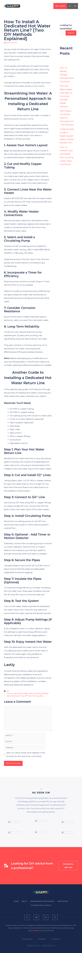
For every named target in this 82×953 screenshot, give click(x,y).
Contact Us (56, 939)
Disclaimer (42, 939)
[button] (69, 6)
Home (16, 901)
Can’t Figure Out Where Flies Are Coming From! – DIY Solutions (67, 118)
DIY (8, 691)
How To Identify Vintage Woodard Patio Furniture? (67, 75)
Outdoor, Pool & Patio (41, 905)
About (24, 901)
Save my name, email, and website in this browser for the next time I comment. (25, 754)
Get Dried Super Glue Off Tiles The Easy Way (25, 696)
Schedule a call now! (68, 865)
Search (71, 33)
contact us (37, 930)
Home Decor (62, 901)
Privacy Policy (27, 939)
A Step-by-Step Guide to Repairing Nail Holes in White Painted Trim (67, 136)
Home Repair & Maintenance (42, 901)
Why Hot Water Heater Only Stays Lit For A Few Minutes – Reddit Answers (66, 96)
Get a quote (60, 6)
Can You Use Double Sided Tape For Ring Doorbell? (28, 693)
